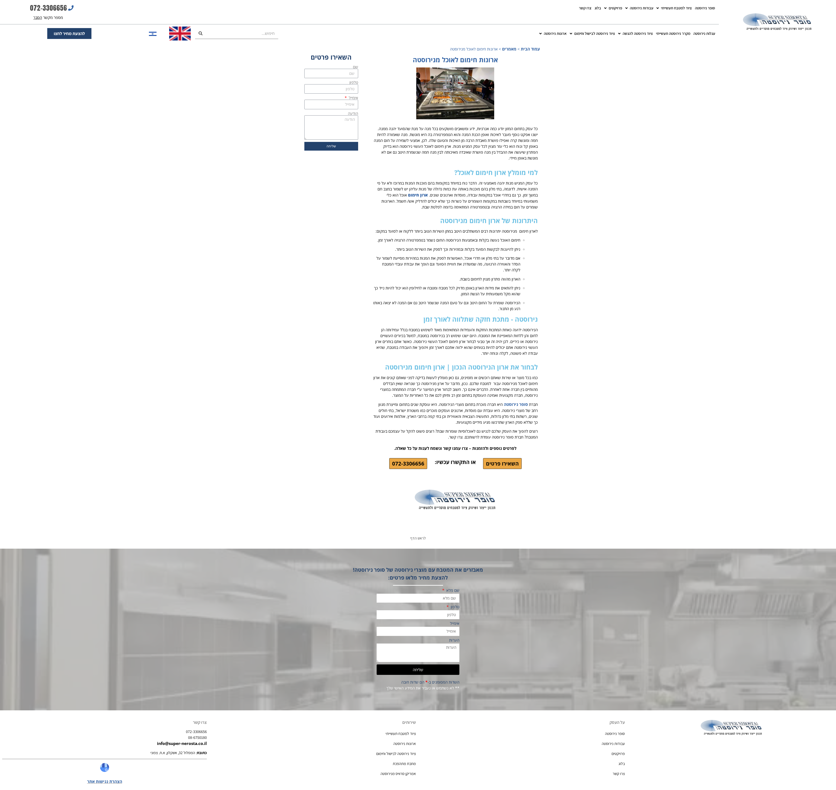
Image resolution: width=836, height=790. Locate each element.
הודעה (353, 113)
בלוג (598, 7)
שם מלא (452, 590)
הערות (454, 640)
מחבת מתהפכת (404, 763)
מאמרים (509, 49)
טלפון (353, 82)
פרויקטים (615, 7)
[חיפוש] (200, 33)
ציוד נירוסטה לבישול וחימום (594, 33)
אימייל (353, 98)
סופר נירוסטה (705, 7)
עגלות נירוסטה (704, 33)
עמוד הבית (530, 49)
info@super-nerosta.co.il (182, 743)
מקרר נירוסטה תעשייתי (673, 33)
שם (355, 67)
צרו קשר (585, 7)
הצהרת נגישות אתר (104, 781)
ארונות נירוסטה (555, 33)
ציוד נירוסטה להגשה (638, 33)
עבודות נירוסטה (641, 7)
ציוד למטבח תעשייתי (676, 7)
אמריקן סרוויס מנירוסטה (398, 773)
